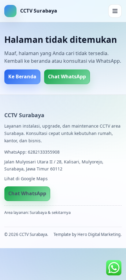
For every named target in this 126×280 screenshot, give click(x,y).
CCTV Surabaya (24, 115)
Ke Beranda (22, 76)
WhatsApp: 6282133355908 (32, 152)
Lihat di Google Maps (26, 178)
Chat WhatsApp (67, 76)
